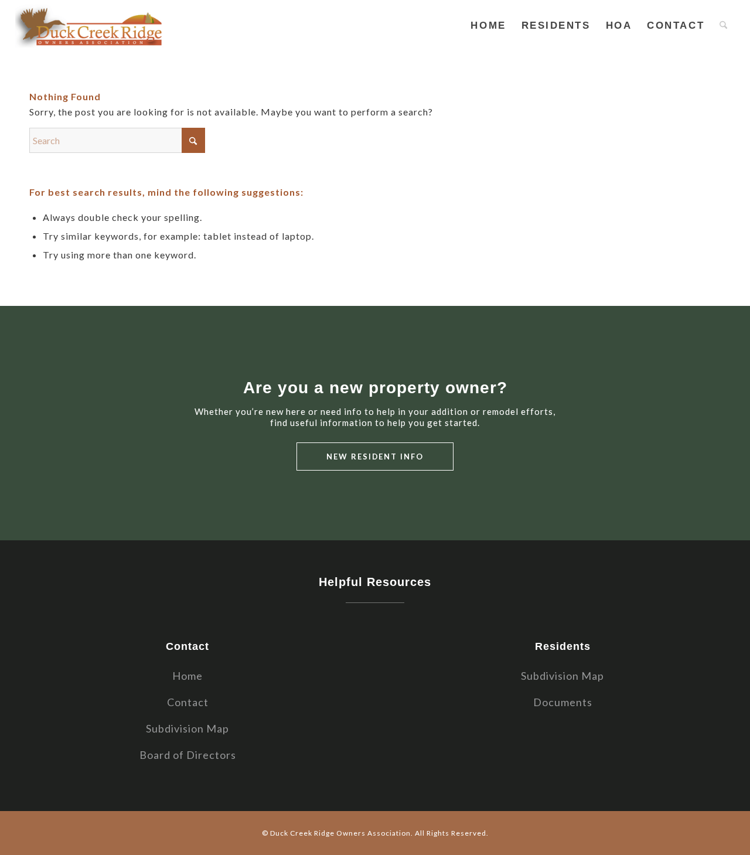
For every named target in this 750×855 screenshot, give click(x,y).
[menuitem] (488, 26)
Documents (562, 702)
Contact (188, 702)
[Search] (723, 26)
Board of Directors (187, 754)
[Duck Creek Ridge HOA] (91, 26)
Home (187, 675)
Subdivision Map (187, 728)
